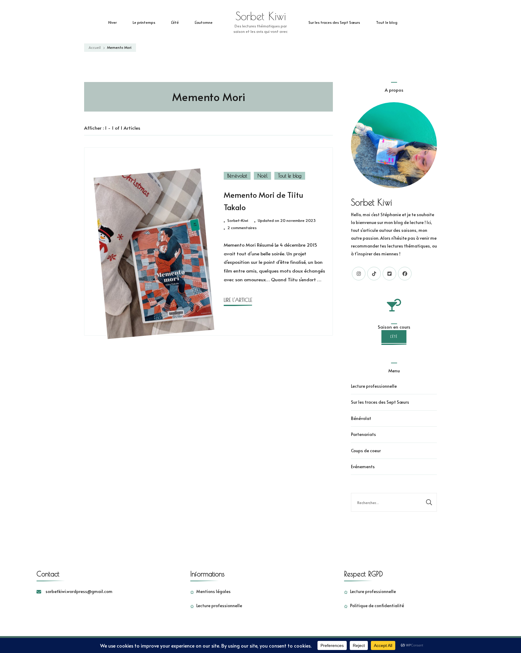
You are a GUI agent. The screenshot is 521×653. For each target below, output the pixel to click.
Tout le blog (386, 22)
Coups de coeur (366, 450)
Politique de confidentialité (377, 605)
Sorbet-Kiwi (237, 220)
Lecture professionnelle (374, 386)
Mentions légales (213, 591)
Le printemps (144, 22)
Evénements (363, 466)
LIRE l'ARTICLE (238, 300)
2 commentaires (242, 228)
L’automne (204, 22)
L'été (393, 336)
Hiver (112, 22)
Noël (262, 175)
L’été (175, 22)
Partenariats (363, 434)
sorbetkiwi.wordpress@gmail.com (79, 591)
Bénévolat (237, 175)
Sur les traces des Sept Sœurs (334, 22)
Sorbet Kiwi (260, 16)
